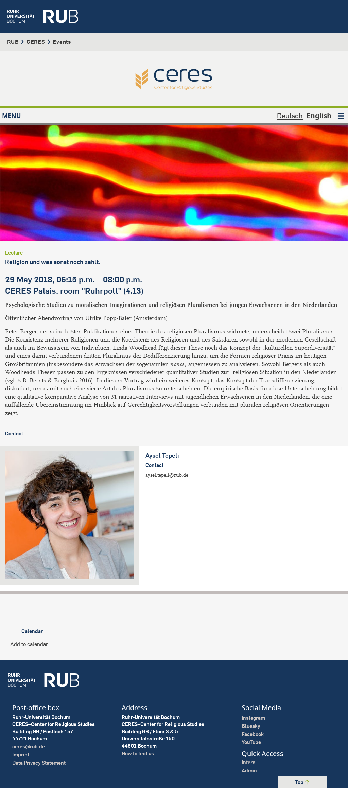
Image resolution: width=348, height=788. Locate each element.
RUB (13, 41)
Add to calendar (29, 644)
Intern (249, 762)
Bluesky (251, 726)
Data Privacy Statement (39, 762)
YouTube (251, 742)
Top (299, 782)
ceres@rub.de (28, 746)
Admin (249, 770)
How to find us (138, 753)
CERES (36, 41)
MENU (11, 115)
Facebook (253, 734)
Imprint (20, 754)
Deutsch (290, 115)
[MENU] (341, 115)
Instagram (253, 718)
